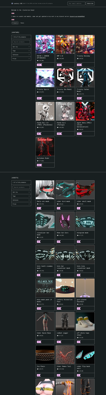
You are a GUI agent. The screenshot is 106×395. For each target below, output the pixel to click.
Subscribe (90, 3)
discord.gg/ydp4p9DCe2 (77, 16)
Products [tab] (15, 23)
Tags (14, 50)
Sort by (15, 46)
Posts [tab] (22, 23)
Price (14, 58)
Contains (15, 54)
